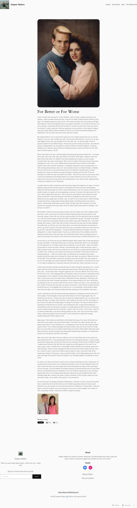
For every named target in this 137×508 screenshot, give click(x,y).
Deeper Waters (17, 4)
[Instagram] (90, 467)
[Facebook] (85, 467)
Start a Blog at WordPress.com (68, 492)
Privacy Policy (87, 474)
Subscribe (37, 476)
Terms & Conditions (88, 478)
